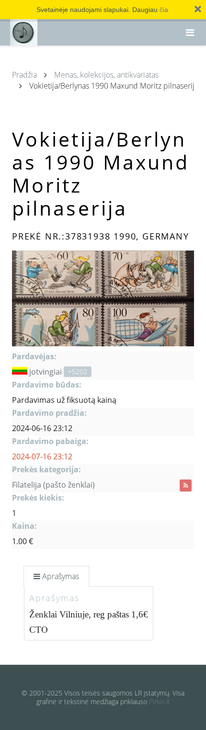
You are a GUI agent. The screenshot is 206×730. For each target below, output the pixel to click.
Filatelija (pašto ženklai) (53, 484)
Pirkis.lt (159, 701)
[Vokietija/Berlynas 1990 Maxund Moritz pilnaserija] (103, 298)
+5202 (77, 371)
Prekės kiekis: (38, 497)
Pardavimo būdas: (46, 384)
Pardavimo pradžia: (49, 413)
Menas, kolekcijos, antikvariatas (106, 74)
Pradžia (24, 74)
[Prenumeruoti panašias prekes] (186, 485)
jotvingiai (45, 371)
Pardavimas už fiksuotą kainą (64, 400)
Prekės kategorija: (46, 469)
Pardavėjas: (34, 356)
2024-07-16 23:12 (42, 456)
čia (164, 9)
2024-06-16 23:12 (42, 428)
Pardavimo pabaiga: (50, 441)
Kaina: (24, 526)
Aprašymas (60, 576)
